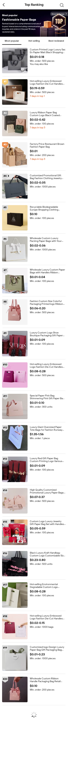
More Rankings (58, 14)
